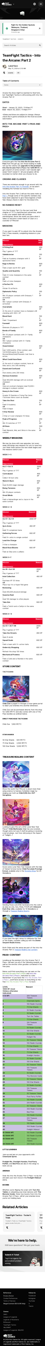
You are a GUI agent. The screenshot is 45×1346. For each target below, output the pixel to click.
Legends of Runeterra (11, 1319)
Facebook (32, 1296)
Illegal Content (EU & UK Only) (14, 1303)
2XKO (5, 1314)
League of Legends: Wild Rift (13, 1330)
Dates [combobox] (6, 85)
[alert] (22, 28)
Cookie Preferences (10, 1298)
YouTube (32, 1301)
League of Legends (10, 1317)
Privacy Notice (8, 1296)
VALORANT (7, 1327)
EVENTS (20, 39)
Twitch (31, 1306)
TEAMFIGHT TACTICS (9, 39)
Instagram (32, 1298)
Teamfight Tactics (9, 1325)
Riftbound (6, 1322)
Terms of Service (9, 1301)
